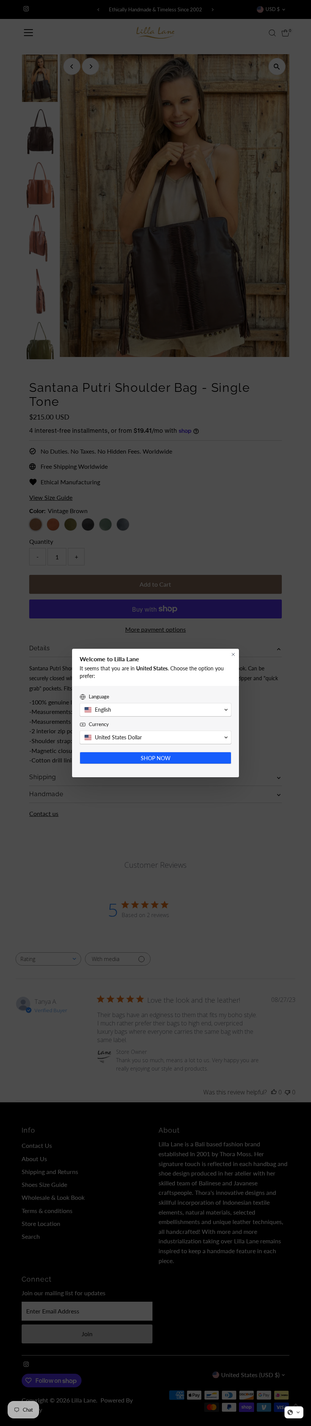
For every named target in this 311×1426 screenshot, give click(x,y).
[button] (293, 1412)
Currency (99, 724)
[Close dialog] (233, 654)
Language (99, 696)
